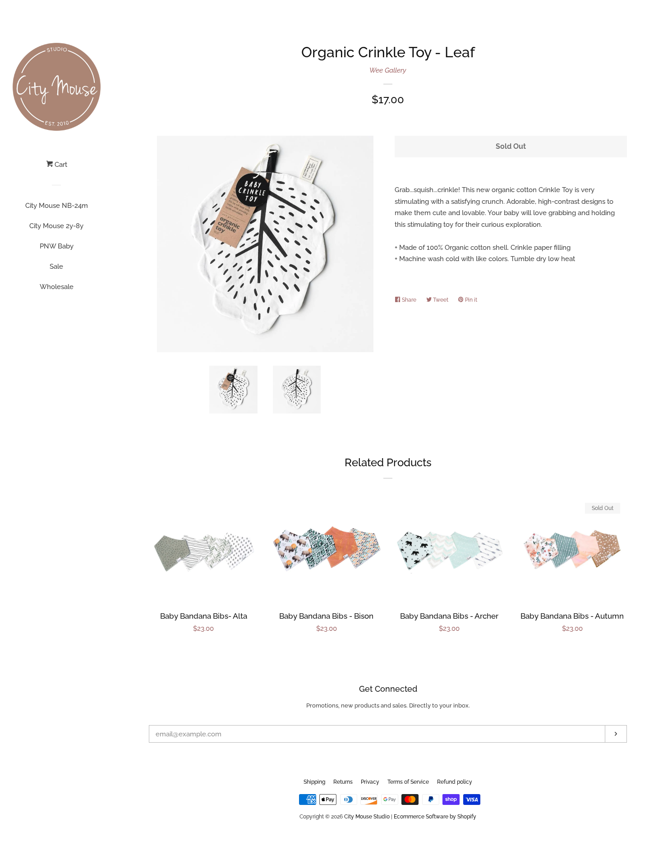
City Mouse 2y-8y (56, 226)
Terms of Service (408, 782)
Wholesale (57, 287)
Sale (56, 266)
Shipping (314, 782)
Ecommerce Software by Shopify (435, 816)
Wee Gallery (387, 70)
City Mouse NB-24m (56, 206)
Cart (60, 165)
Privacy (370, 782)
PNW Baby (57, 246)
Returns (343, 782)
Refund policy (454, 782)
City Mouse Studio (367, 816)
